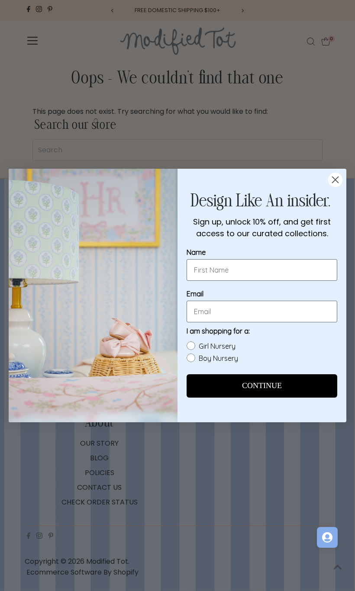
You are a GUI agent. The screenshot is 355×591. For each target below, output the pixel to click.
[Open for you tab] (327, 537)
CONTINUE (262, 385)
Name (196, 252)
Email (195, 293)
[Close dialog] (335, 179)
